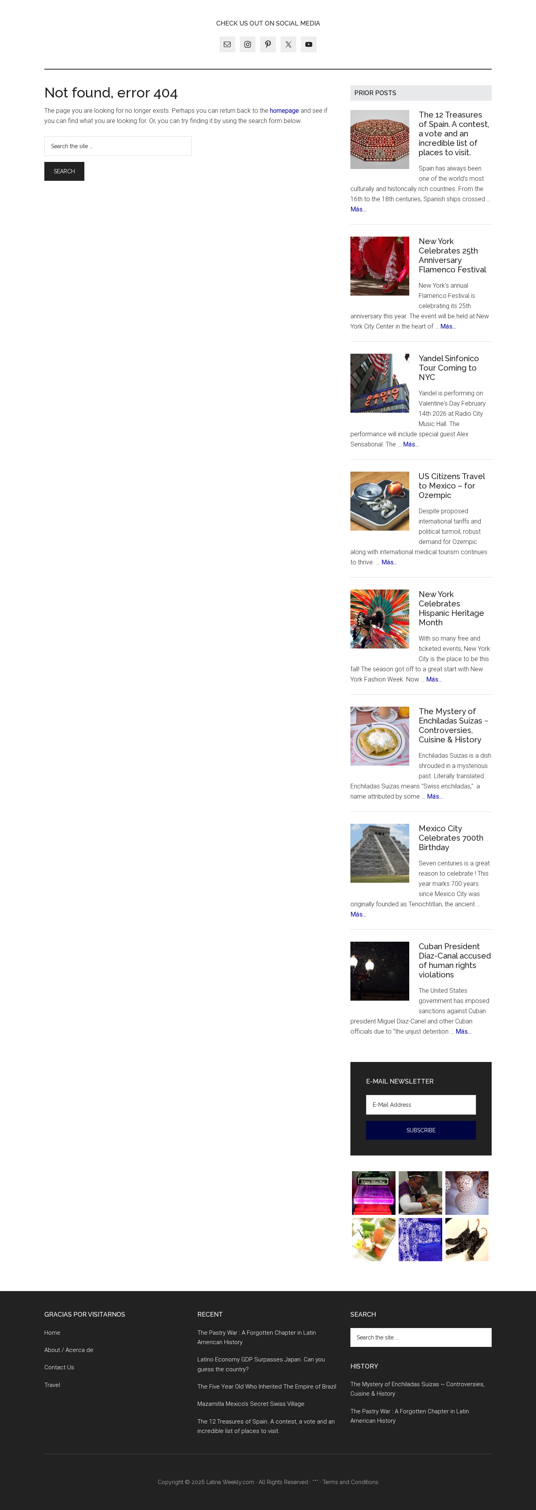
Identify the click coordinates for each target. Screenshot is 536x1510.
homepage (284, 110)
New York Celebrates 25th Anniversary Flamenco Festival (452, 255)
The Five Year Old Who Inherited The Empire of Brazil (266, 1386)
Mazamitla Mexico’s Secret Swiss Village (250, 1403)
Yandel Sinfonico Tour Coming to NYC (449, 368)
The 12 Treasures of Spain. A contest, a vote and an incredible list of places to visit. (454, 133)
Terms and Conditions (350, 1482)
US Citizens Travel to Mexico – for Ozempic (452, 486)
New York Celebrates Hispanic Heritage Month (451, 608)
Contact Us (59, 1367)
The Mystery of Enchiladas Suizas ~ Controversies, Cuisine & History (454, 725)
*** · (317, 1482)
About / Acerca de (68, 1350)
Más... (358, 209)
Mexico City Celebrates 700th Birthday (451, 838)
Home (52, 1332)
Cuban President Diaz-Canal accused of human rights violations (455, 960)
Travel (52, 1385)
